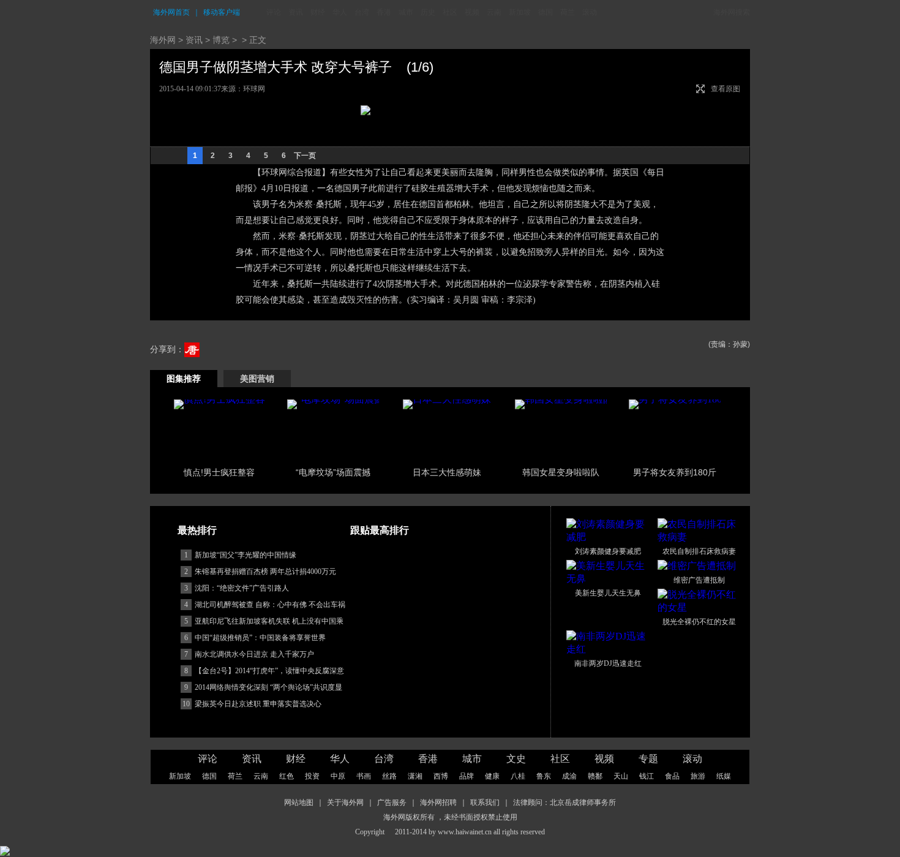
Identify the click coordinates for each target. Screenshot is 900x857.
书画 (363, 776)
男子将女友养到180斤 (674, 472)
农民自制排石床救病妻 (699, 551)
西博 (440, 776)
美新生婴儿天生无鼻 (608, 593)
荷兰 (567, 12)
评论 (273, 12)
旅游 (698, 776)
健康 (492, 776)
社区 (450, 12)
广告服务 (392, 802)
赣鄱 (595, 776)
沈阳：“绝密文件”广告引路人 (242, 588)
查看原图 (725, 89)
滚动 (589, 12)
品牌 (466, 776)
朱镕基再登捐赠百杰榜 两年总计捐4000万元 (265, 571)
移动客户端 (221, 12)
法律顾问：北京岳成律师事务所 (564, 802)
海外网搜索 (731, 12)
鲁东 (543, 776)
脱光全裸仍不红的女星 (699, 621)
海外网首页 (171, 12)
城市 (406, 12)
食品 (672, 776)
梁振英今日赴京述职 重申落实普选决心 (258, 704)
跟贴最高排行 (379, 530)
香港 (384, 12)
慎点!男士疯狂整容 (219, 472)
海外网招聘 (438, 802)
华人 (339, 12)
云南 (494, 12)
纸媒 (723, 776)
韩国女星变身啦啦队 (560, 472)
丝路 (389, 776)
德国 (545, 12)
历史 (428, 12)
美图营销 (257, 378)
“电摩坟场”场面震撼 (333, 472)
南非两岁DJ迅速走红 (608, 663)
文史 (516, 758)
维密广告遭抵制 (699, 580)
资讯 (295, 12)
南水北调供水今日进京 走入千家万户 (254, 654)
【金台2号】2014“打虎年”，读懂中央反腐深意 (269, 670)
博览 (221, 40)
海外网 (163, 40)
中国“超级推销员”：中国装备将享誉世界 (260, 637)
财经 (317, 12)
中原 (338, 776)
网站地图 (298, 802)
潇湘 (415, 776)
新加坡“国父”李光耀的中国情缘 (245, 555)
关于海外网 (345, 802)
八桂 (518, 776)
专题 (648, 758)
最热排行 (197, 530)
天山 (620, 776)
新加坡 (520, 12)
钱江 (646, 776)
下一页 (305, 155)
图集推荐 (184, 378)
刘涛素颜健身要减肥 (608, 551)
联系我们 (485, 802)
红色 (286, 776)
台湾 (361, 12)
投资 (312, 776)
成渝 (569, 776)
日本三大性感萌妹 (447, 472)
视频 (472, 12)
